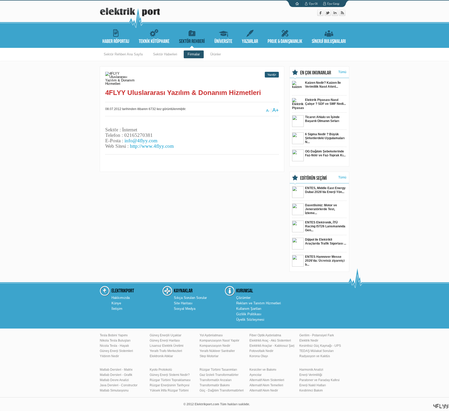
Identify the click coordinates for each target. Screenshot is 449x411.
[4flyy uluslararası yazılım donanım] (441, 406)
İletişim (116, 308)
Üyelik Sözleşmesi (250, 319)
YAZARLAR (250, 41)
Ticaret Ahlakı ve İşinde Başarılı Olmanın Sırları (322, 119)
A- (268, 110)
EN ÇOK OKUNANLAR (315, 73)
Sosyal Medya (184, 308)
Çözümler (243, 297)
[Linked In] (335, 15)
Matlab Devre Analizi (114, 380)
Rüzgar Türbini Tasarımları (218, 369)
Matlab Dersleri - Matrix (116, 369)
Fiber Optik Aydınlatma (265, 335)
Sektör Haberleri (165, 54)
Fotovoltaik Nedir (261, 350)
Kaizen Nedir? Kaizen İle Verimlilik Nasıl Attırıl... (323, 84)
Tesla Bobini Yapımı (114, 335)
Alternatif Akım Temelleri (266, 385)
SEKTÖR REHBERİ (192, 41)
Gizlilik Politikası (248, 314)
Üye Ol (313, 3)
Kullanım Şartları (248, 308)
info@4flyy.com (140, 140)
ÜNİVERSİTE (223, 41)
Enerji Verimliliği (310, 374)
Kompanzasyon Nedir (215, 345)
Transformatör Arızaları (216, 380)
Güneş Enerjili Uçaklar (165, 335)
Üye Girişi (333, 3)
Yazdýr (271, 74)
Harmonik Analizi (311, 369)
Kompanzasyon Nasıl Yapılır (219, 340)
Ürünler (215, 54)
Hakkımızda (120, 297)
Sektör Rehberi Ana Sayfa (123, 54)
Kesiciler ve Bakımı (262, 369)
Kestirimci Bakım (311, 390)
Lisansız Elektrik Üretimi (166, 345)
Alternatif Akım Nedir (263, 390)
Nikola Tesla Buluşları (115, 340)
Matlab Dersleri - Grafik (116, 374)
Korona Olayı (258, 356)
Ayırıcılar (255, 374)
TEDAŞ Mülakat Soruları (316, 350)
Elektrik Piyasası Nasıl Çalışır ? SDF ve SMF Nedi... (325, 102)
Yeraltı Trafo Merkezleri (166, 350)
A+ (275, 110)
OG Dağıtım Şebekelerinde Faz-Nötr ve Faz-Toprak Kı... (325, 153)
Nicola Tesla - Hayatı (114, 345)
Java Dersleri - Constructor (118, 385)
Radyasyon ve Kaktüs (314, 356)
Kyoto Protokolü (161, 369)
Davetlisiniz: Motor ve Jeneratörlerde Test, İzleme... (321, 209)
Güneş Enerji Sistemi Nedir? (170, 374)
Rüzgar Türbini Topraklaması (170, 380)
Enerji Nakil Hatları (312, 385)
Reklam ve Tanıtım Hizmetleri (258, 303)
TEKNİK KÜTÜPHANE (154, 41)
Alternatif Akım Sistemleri (266, 380)
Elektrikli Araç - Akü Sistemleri (270, 340)
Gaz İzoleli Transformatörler (219, 374)
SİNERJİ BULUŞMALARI (329, 41)
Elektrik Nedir (308, 340)
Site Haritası (183, 303)
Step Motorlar (209, 356)
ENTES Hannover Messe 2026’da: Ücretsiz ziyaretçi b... (325, 260)
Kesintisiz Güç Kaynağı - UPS (320, 345)
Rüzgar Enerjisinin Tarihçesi (169, 385)
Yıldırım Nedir (109, 356)
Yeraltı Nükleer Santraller (217, 350)
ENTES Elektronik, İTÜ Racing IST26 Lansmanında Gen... (325, 226)
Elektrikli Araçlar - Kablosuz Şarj (271, 345)
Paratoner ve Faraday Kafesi (319, 380)
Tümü (342, 72)
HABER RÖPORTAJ (115, 41)
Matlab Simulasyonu (114, 390)
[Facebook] (321, 15)
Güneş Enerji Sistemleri (116, 350)
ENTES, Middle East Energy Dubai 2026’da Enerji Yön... (325, 190)
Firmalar (194, 54)
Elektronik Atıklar (161, 356)
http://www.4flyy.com (152, 146)
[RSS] (342, 15)
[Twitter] (328, 15)
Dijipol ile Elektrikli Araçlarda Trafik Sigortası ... (325, 241)
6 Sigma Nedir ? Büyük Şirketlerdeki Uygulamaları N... (325, 138)
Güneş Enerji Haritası (165, 340)
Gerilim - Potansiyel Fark (316, 335)
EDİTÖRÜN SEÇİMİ (313, 178)
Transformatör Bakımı (215, 385)
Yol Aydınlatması (211, 335)
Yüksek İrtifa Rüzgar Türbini (169, 390)
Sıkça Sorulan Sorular (190, 297)
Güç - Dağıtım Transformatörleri (222, 390)
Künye (116, 303)
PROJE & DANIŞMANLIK (285, 41)
